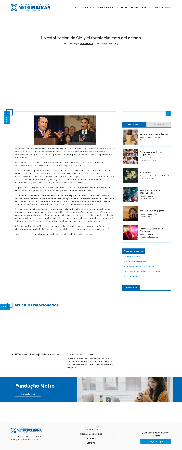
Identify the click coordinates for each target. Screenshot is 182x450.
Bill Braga (153, 214)
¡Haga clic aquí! (28, 394)
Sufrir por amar (130, 276)
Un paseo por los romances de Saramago (143, 271)
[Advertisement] (91, 23)
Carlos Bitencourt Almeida (159, 176)
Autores (134, 7)
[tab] (134, 124)
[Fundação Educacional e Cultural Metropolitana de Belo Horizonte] (30, 7)
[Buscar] (168, 113)
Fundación (87, 7)
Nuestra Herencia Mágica (135, 262)
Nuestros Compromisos (91, 434)
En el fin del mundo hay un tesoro (139, 266)
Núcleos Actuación (106, 7)
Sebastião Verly (156, 137)
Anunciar (146, 7)
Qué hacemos (91, 438)
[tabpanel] (146, 186)
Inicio (76, 7)
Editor (152, 196)
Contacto (158, 7)
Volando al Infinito (132, 257)
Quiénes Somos (91, 429)
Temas (124, 7)
